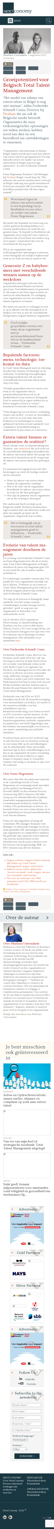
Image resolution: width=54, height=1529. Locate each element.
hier (18, 640)
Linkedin (30, 1379)
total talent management (20, 892)
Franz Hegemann (21, 889)
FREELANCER (34, 1477)
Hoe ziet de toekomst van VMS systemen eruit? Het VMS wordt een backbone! (26, 881)
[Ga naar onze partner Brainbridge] (19, 1262)
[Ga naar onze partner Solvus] (19, 1306)
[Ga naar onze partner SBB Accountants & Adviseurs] (35, 1317)
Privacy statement (12, 1483)
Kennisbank (33, 1483)
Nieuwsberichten (36, 1480)
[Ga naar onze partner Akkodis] (19, 1295)
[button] (27, 41)
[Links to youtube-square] (11, 1517)
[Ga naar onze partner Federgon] (19, 1317)
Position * (18, 1445)
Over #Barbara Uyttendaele (21, 943)
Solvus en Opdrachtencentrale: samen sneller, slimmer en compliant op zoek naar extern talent (24, 1100)
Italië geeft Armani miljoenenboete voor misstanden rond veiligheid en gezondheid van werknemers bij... (26, 1190)
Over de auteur (22, 917)
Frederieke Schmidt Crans (39, 889)
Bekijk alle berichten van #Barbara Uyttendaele (22, 1016)
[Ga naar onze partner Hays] (19, 1273)
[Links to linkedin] (5, 1517)
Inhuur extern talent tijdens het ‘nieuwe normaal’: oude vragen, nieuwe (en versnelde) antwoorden (28, 872)
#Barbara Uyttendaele (15, 55)
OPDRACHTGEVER (38, 1489)
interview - (9, 1091)
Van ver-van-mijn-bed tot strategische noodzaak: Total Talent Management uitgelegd (24, 1145)
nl (44, 1518)
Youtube (31, 1384)
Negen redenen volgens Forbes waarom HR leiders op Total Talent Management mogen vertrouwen (28, 863)
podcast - (8, 1138)
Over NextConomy (13, 1480)
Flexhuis (9, 114)
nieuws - (7, 1180)
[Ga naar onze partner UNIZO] (35, 1295)
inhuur (6, 892)
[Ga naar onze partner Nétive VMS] (35, 1306)
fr (49, 1518)
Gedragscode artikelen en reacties (10, 1489)
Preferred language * (24, 1436)
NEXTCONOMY (12, 1477)
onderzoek (24, 448)
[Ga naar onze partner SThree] (35, 1262)
